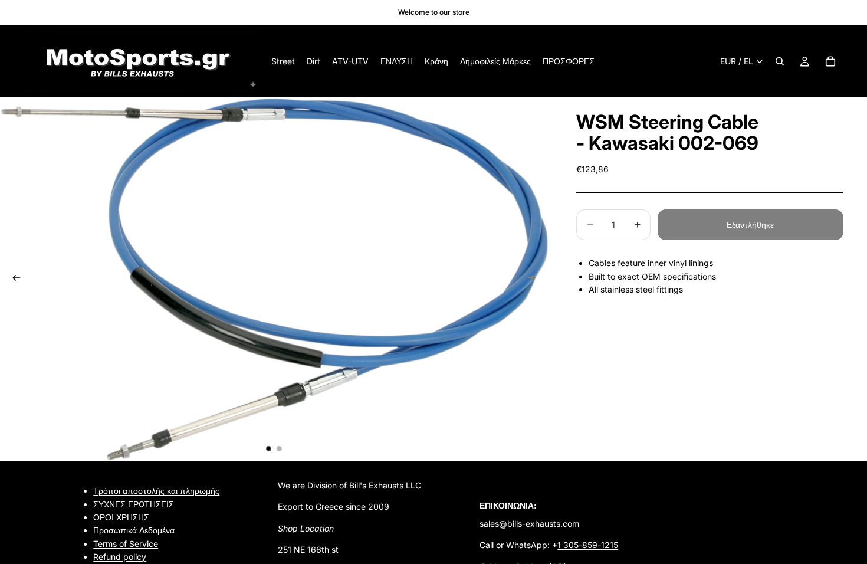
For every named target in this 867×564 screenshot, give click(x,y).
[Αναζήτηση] (780, 61)
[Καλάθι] (830, 61)
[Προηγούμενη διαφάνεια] (13, 280)
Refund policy (119, 557)
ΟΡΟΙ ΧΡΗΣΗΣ (121, 517)
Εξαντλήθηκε (750, 224)
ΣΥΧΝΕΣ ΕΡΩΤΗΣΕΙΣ (133, 504)
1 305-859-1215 (587, 545)
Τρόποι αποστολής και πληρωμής (156, 491)
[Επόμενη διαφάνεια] (535, 280)
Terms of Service (125, 544)
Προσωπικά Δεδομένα (134, 531)
